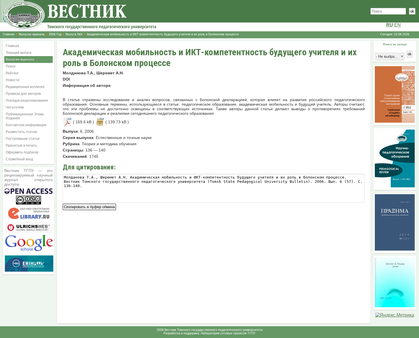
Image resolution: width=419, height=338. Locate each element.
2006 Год (55, 34)
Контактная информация (26, 125)
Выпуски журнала (31, 34)
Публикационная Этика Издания (25, 116)
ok (412, 11)
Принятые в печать (21, 146)
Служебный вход (19, 159)
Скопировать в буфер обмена (89, 206)
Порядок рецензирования (27, 101)
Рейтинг (12, 73)
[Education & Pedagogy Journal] (395, 305)
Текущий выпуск (18, 53)
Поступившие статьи (23, 139)
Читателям (15, 107)
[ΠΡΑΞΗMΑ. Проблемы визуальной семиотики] (395, 249)
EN (397, 24)
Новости (12, 80)
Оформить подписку (22, 152)
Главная (9, 34)
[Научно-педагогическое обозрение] (395, 185)
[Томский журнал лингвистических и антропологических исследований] (395, 121)
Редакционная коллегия (25, 87)
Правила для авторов (23, 94)
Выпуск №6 (74, 34)
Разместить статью (21, 132)
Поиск (10, 66)
